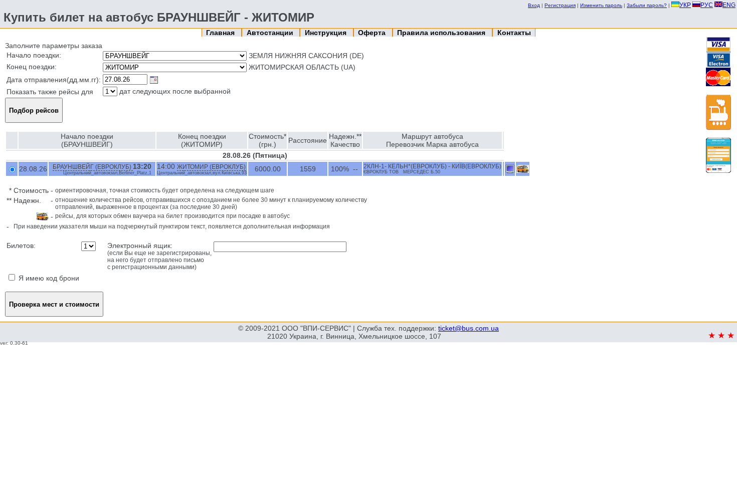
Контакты (514, 33)
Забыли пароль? (647, 5)
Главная (221, 33)
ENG (728, 5)
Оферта (373, 33)
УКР (685, 5)
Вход (534, 5)
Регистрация (560, 5)
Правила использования (442, 33)
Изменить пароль (601, 5)
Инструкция (326, 33)
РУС (706, 5)
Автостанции (271, 33)
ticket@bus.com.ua (468, 328)
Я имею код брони (48, 278)
